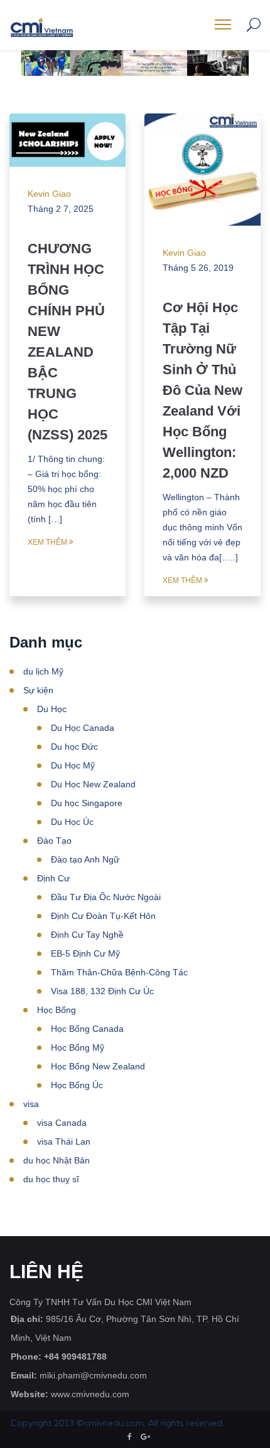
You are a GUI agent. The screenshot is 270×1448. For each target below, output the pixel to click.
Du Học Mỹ (73, 765)
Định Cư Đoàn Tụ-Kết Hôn (103, 916)
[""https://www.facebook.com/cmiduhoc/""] (129, 1436)
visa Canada (62, 1123)
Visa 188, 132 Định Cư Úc (102, 991)
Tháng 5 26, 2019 (198, 268)
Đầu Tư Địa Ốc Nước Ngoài (106, 897)
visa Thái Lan (63, 1141)
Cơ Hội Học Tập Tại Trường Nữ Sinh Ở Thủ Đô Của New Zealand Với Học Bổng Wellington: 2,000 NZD (202, 390)
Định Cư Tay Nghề (87, 935)
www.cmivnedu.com (90, 1394)
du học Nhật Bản (56, 1160)
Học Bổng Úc (77, 1085)
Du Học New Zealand (93, 784)
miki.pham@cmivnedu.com (93, 1375)
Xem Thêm (47, 542)
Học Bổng (56, 1010)
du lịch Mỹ (43, 671)
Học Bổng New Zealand (98, 1066)
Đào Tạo (54, 841)
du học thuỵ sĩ (51, 1179)
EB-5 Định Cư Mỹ (85, 953)
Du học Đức (74, 747)
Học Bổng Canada (87, 1029)
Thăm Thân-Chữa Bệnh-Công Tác (119, 972)
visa (31, 1104)
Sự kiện (38, 690)
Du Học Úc (72, 822)
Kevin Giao (49, 194)
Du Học (52, 709)
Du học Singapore (86, 803)
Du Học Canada (82, 728)
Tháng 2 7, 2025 (61, 209)
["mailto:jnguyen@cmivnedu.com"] (145, 1436)
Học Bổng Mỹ (77, 1047)
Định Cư (53, 878)
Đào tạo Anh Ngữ (85, 859)
